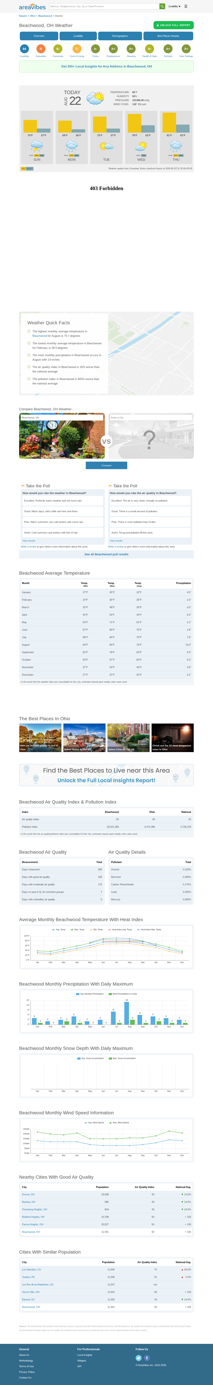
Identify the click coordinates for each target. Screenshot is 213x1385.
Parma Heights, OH (32, 1224)
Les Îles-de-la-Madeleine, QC (38, 1284)
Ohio (32, 16)
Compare (106, 465)
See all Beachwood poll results (106, 554)
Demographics (120, 35)
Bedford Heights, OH (33, 1216)
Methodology (26, 1360)
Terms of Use (26, 1366)
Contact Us (25, 1377)
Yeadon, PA (28, 1277)
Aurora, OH (28, 1194)
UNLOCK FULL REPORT (175, 25)
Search (23, 16)
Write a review (28, 546)
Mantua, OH (28, 1201)
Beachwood (45, 16)
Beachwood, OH (31, 1231)
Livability (173, 6)
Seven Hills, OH (30, 1292)
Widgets (81, 1360)
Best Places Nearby (168, 35)
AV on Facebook (147, 1358)
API (79, 1366)
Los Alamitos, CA (31, 1269)
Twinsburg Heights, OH (34, 1209)
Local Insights (84, 1355)
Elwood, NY (28, 1299)
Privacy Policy (27, 1372)
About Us (24, 1355)
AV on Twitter (139, 1358)
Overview (39, 35)
